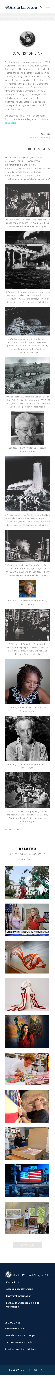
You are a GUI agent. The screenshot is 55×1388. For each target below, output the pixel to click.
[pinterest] (39, 149)
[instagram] (49, 149)
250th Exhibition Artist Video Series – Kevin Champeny (27, 1114)
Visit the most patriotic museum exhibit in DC (27, 1040)
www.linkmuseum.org (40, 137)
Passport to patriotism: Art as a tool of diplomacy (27, 928)
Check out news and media (19, 1342)
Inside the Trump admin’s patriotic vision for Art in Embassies (27, 1002)
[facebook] (34, 149)
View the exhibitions (15, 1328)
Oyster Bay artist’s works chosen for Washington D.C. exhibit (27, 1226)
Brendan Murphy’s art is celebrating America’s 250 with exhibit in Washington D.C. (27, 890)
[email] (29, 149)
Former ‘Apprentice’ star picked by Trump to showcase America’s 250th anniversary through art (27, 1151)
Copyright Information (18, 1295)
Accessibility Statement (19, 1288)
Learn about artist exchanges (20, 1335)
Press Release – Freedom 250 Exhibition (27, 1189)
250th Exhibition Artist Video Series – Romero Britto (27, 1077)
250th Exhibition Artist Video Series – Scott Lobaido (27, 965)
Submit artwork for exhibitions (20, 1349)
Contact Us (12, 1282)
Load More (27, 1245)
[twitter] (44, 149)
